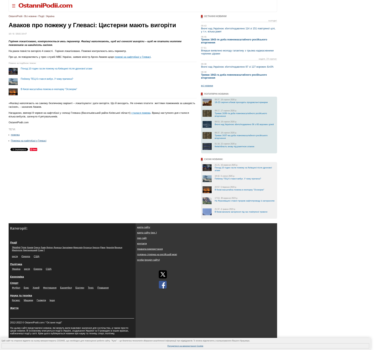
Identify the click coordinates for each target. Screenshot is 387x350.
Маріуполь (17, 250)
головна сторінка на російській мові (157, 254)
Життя (14, 308)
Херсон (96, 247)
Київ (24, 247)
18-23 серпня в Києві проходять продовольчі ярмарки (241, 102)
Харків (30, 247)
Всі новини (30, 16)
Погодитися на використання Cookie (185, 346)
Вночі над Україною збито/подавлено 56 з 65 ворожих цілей (244, 124)
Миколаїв (78, 247)
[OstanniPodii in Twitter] (163, 274)
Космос (16, 300)
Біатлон (79, 287)
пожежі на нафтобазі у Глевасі (133, 56)
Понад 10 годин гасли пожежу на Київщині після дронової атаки (56, 68)
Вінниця (118, 247)
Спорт (14, 283)
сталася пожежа (140, 112)
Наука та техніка (21, 295)
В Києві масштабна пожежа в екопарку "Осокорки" (49, 89)
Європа (25, 256)
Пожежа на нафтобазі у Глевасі (28, 140)
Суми (40, 250)
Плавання (103, 287)
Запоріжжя (67, 247)
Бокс (26, 287)
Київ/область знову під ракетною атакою (234, 146)
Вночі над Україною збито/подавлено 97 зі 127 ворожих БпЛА (237, 66)
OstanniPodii (16, 16)
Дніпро (49, 247)
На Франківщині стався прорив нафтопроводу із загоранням (245, 201)
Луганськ (87, 247)
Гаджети (41, 300)
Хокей (36, 287)
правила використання (150, 249)
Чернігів (110, 247)
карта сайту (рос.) (147, 232)
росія (15, 256)
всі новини (207, 85)
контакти (142, 243)
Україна (50, 16)
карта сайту (143, 227)
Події (41, 16)
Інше (52, 300)
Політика (16, 264)
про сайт (142, 238)
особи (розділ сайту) (148, 260)
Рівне (103, 247)
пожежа (15, 135)
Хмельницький (30, 250)
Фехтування (50, 287)
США (36, 256)
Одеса (37, 247)
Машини (28, 300)
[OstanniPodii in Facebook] (163, 284)
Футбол (16, 287)
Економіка (17, 276)
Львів (43, 247)
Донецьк (58, 247)
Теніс (91, 287)
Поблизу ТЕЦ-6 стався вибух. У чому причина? (47, 79)
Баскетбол (66, 287)
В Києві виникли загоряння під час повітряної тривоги (241, 212)
